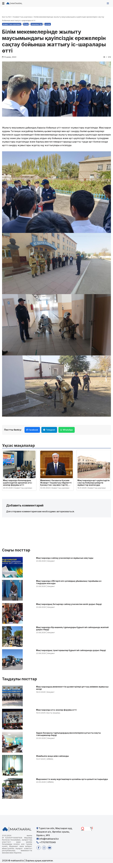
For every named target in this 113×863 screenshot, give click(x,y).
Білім (26, 24)
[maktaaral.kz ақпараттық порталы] (14, 3)
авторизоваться (65, 511)
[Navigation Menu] (108, 3)
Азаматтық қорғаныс (23, 17)
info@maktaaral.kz (49, 838)
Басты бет (7, 17)
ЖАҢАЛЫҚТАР (36, 24)
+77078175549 (47, 842)
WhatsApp (68, 430)
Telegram (50, 430)
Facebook (33, 430)
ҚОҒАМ (47, 24)
